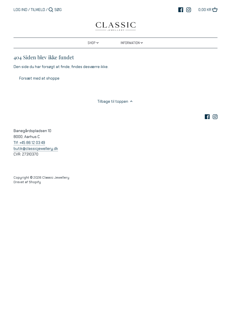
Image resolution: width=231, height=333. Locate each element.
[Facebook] (180, 9)
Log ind (20, 9)
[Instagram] (188, 9)
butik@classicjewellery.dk (36, 148)
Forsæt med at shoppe (39, 78)
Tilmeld (38, 9)
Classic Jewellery (55, 177)
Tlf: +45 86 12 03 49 (29, 142)
